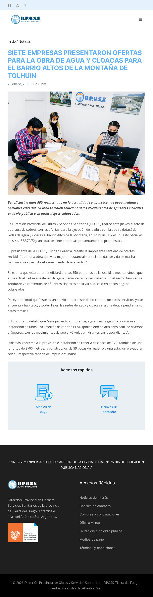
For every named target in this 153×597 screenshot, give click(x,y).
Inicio (12, 41)
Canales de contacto (109, 392)
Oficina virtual (90, 523)
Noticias (25, 41)
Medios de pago (44, 392)
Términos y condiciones (97, 548)
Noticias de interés (93, 497)
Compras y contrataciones (99, 514)
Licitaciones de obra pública (100, 531)
